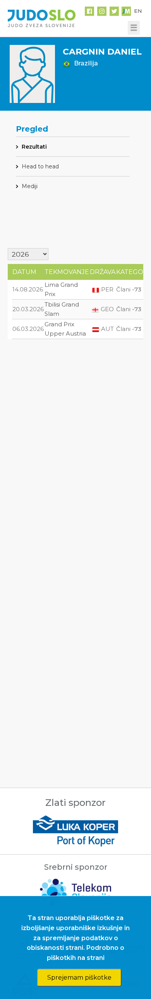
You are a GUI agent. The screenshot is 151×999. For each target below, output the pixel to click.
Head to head (40, 166)
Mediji (30, 186)
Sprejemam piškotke (79, 977)
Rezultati (34, 146)
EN (138, 11)
